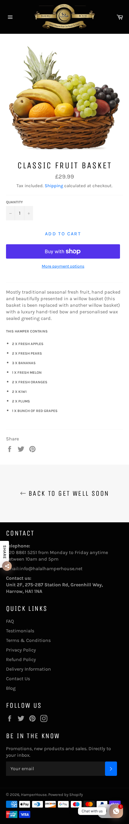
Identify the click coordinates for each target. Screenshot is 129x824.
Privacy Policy (21, 650)
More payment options (63, 266)
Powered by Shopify (65, 794)
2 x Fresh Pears (28, 353)
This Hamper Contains (27, 331)
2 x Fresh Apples (28, 344)
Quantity (14, 202)
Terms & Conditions (28, 640)
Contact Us (18, 678)
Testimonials (20, 631)
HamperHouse (34, 794)
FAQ (10, 621)
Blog (11, 688)
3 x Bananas (25, 363)
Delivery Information (28, 669)
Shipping (54, 185)
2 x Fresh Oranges (30, 382)
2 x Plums (22, 401)
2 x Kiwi (20, 392)
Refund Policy (21, 659)
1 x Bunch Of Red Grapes (35, 411)
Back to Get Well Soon (67, 493)
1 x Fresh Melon (28, 372)
